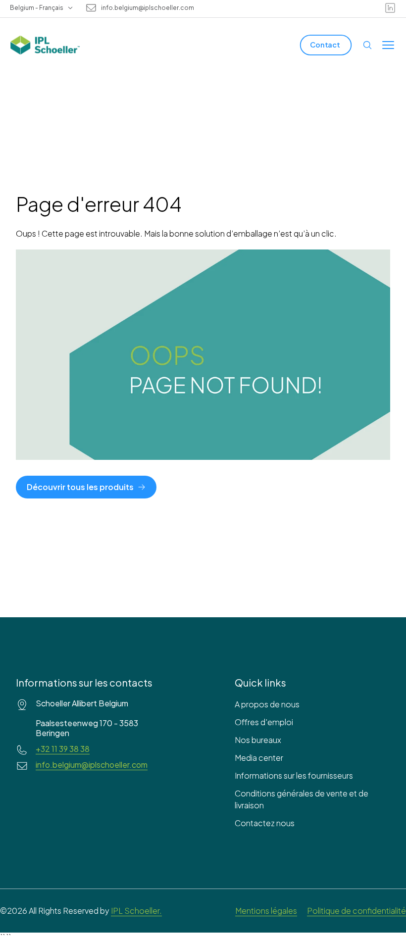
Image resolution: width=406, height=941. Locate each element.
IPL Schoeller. (136, 910)
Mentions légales (266, 910)
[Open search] (367, 45)
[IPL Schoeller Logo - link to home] (45, 45)
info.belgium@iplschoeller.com (147, 7)
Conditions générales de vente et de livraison (301, 799)
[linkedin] (390, 8)
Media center (259, 757)
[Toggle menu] (388, 45)
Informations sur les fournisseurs (294, 775)
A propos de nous (267, 704)
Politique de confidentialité (356, 910)
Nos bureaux (258, 740)
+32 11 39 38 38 (63, 749)
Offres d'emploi (264, 722)
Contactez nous (265, 823)
